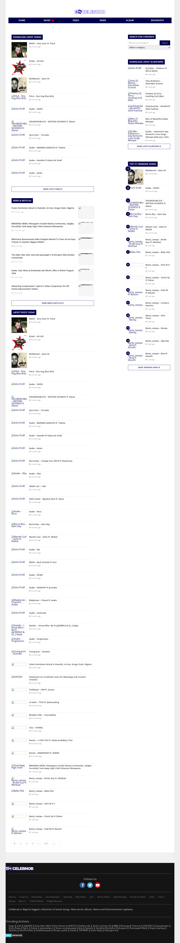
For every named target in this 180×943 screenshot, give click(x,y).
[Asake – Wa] (19, 553)
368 (46, 843)
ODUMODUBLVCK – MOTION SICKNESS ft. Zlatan (52, 121)
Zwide (73, 930)
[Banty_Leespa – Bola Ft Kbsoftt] (135, 357)
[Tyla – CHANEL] (19, 731)
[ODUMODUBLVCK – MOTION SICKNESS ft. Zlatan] (19, 125)
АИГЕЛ (72, 925)
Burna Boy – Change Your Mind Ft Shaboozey (50, 461)
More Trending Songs (148, 367)
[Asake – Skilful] (19, 113)
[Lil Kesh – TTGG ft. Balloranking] (19, 706)
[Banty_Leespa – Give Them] (135, 319)
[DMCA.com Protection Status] (90, 935)
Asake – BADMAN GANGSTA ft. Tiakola (47, 147)
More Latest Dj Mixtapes (148, 146)
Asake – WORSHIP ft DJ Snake (43, 587)
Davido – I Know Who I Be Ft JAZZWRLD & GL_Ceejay (53, 625)
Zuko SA (106, 925)
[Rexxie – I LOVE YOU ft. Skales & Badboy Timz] (19, 744)
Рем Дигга (110, 930)
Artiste (152, 897)
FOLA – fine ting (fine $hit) (41, 96)
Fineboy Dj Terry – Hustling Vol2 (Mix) (155, 95)
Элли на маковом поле (69, 928)
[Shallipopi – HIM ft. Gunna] (19, 693)
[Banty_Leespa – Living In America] (135, 306)
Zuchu (96, 925)
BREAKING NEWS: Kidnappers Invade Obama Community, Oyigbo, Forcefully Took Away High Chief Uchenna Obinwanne (60, 767)
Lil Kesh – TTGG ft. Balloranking (44, 702)
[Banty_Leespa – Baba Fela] (19, 795)
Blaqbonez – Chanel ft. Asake (43, 600)
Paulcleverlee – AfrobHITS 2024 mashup (158, 107)
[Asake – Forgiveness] (19, 643)
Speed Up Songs (120, 897)
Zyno (25, 928)
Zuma (34, 928)
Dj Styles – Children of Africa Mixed (156, 69)
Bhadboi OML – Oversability (42, 715)
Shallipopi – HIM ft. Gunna (41, 689)
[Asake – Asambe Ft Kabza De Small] (19, 164)
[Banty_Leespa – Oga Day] (135, 344)
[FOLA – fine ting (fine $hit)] (19, 100)
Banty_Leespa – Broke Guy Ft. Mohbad (47, 778)
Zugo (11, 925)
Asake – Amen (35, 173)
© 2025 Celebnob (36, 901)
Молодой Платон (130, 925)
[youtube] (97, 885)
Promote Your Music (138, 897)
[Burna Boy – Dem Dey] (19, 528)
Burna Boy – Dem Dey (39, 524)
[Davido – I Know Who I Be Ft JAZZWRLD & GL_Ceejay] (19, 629)
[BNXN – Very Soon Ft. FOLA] (19, 50)
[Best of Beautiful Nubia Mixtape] (135, 123)
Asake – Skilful (36, 109)
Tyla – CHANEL (36, 727)
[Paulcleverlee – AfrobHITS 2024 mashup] (135, 110)
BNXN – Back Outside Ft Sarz (43, 562)
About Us (12, 897)
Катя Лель (15, 928)
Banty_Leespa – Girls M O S (42, 803)
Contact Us (23, 897)
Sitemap (12, 901)
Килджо (122, 928)
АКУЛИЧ (148, 925)
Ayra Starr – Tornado (39, 135)
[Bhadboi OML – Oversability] (19, 719)
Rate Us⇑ (22, 901)
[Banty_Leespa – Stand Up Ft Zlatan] (19, 820)
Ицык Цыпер (157, 928)
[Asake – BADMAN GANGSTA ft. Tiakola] (19, 151)
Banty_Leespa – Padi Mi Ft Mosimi (45, 829)
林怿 (115, 925)
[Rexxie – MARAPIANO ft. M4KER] (19, 757)
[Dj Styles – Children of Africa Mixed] (135, 72)
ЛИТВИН (84, 930)
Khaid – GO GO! (36, 61)
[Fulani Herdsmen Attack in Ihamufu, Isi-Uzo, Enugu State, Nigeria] (19, 668)
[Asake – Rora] (19, 515)
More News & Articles (52, 303)
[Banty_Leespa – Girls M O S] (19, 807)
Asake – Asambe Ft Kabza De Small (45, 160)
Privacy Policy (37, 897)
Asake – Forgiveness (38, 639)
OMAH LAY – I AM (37, 486)
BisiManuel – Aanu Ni (39, 78)
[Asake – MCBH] (19, 579)
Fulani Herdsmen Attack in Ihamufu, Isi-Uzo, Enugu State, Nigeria (60, 664)
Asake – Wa (34, 549)
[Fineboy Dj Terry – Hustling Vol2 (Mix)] (135, 97)
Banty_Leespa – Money (156, 328)
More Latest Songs (52, 189)
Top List (161, 897)
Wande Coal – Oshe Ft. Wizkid (43, 537)
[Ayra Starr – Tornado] (19, 139)
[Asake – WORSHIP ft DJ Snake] (19, 591)
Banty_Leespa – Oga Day (157, 340)
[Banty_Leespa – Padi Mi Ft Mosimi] (19, 833)
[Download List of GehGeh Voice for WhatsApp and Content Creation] (19, 681)
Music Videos (81, 897)
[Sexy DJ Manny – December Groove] (135, 85)
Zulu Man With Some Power (50, 925)
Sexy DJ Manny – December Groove (154, 82)
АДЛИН (28, 925)
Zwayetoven (162, 925)
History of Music (103, 897)
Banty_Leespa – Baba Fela (41, 791)
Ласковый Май (138, 928)
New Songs (67, 897)
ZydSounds (84, 925)
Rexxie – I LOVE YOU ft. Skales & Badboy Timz (51, 740)
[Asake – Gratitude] (19, 617)
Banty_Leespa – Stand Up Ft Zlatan (45, 816)
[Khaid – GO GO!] (19, 67)
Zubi (19, 925)
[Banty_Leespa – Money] (135, 332)
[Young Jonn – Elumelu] (19, 655)
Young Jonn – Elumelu (39, 651)
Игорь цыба (60, 930)
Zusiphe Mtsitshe (105, 928)
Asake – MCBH (36, 575)
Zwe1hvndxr (26, 930)
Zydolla (13, 930)
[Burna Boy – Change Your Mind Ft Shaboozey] (19, 465)
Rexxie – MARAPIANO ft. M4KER (44, 753)
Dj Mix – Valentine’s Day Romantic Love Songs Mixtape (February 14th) (157, 134)
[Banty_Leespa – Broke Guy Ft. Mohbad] (19, 782)
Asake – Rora (35, 511)
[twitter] (90, 885)
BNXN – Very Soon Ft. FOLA (42, 43)
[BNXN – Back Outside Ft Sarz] (19, 566)
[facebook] (82, 885)
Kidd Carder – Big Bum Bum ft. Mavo (46, 499)
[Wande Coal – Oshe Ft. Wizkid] (19, 541)
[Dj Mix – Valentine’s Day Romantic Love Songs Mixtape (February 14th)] (135, 135)
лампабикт (46, 928)
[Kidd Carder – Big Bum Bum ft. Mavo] (19, 503)
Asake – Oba (35, 473)
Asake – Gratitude (37, 613)
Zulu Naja (96, 930)
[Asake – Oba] (19, 477)
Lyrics (91, 897)
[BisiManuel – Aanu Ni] (19, 85)
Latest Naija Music (53, 897)
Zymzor (89, 928)
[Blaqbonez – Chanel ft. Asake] (19, 604)
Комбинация (43, 930)
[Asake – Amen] (19, 177)
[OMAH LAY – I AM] (19, 490)
